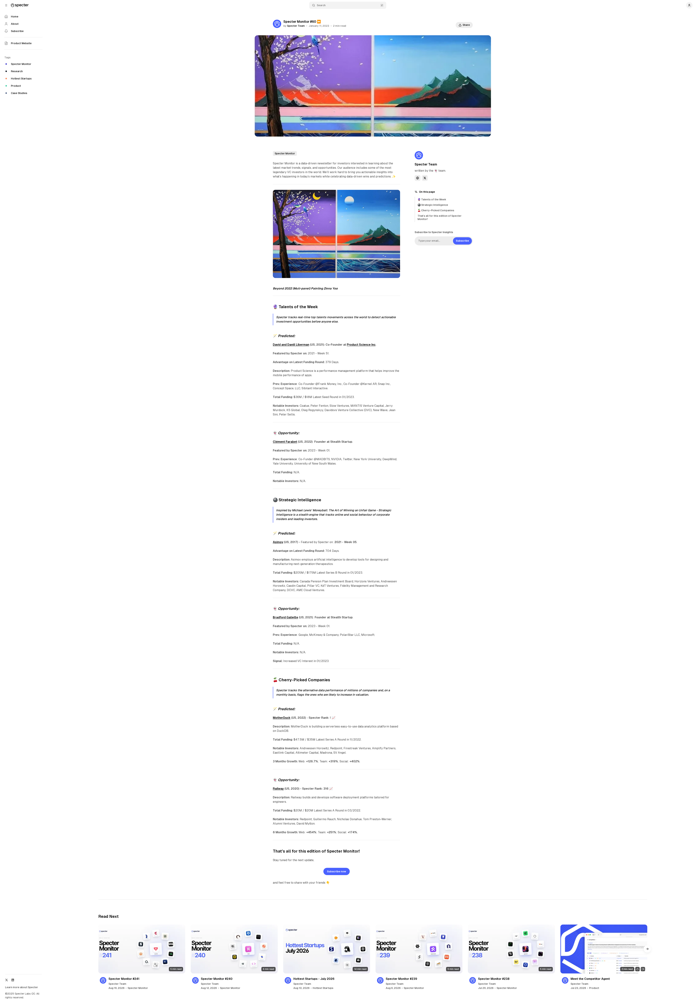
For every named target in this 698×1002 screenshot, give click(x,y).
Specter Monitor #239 (401, 979)
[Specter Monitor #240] (234, 949)
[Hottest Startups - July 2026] (326, 949)
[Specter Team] (277, 24)
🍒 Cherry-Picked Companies (436, 210)
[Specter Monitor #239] (419, 949)
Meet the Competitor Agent (590, 979)
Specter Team (296, 25)
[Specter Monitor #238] (511, 949)
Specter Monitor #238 (494, 979)
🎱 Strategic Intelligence (433, 204)
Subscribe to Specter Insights (434, 232)
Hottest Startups (323, 988)
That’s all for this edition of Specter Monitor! (440, 217)
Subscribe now (336, 871)
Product (594, 988)
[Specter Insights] (20, 5)
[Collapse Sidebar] (6, 5)
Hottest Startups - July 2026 (313, 979)
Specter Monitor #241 (124, 979)
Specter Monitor (285, 153)
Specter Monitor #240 (216, 979)
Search (321, 5)
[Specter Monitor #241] (141, 949)
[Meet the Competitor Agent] (603, 949)
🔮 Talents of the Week (432, 199)
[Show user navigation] (689, 5)
